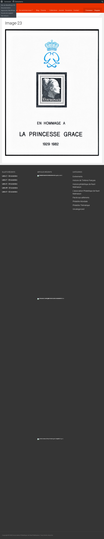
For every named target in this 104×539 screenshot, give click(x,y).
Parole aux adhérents (81, 197)
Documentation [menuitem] (6, 8)
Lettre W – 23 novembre (10, 188)
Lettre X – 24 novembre (9, 184)
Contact (76, 10)
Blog (37, 10)
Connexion (89, 10)
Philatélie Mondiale (80, 201)
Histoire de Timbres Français (84, 180)
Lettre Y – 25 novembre (9, 180)
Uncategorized (78, 209)
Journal (61, 10)
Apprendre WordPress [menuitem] (8, 10)
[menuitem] (2, 1)
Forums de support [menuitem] (7, 13)
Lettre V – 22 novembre (9, 192)
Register (97, 10)
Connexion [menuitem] (7, 1)
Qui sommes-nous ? (26, 10)
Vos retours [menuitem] (4, 16)
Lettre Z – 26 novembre (9, 176)
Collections (53, 10)
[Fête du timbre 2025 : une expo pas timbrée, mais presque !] (51, 438)
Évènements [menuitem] (19, 1)
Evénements (77, 176)
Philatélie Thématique (81, 205)
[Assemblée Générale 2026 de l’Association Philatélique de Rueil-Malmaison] (51, 175)
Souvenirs (68, 10)
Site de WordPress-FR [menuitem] (8, 5)
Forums (43, 10)
